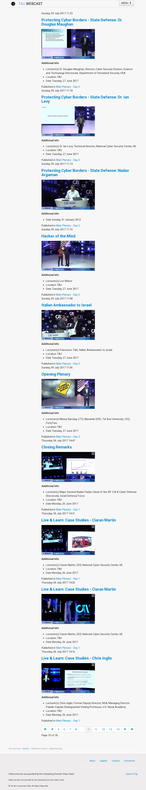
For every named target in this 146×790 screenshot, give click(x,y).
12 (103, 729)
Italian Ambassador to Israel (66, 305)
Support (103, 761)
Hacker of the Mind (58, 236)
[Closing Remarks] (68, 466)
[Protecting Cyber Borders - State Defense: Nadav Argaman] (68, 194)
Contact (116, 761)
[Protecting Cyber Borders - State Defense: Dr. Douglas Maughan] (68, 43)
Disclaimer (129, 761)
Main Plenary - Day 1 (68, 509)
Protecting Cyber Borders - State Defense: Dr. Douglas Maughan (81, 22)
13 (110, 729)
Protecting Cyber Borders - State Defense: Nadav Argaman (85, 172)
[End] (132, 729)
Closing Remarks (56, 447)
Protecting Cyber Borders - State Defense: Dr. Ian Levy (85, 99)
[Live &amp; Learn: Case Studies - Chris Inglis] (68, 677)
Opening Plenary (55, 374)
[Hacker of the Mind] (68, 255)
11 (96, 729)
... (82, 729)
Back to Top (131, 774)
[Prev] (52, 729)
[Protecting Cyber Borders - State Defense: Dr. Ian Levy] (68, 121)
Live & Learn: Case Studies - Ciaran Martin (78, 520)
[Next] (125, 729)
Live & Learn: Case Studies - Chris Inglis (76, 658)
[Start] (45, 729)
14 (117, 729)
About (92, 761)
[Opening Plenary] (68, 393)
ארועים (25, 748)
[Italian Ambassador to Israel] (68, 324)
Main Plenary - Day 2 (68, 86)
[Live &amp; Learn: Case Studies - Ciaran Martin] (68, 539)
